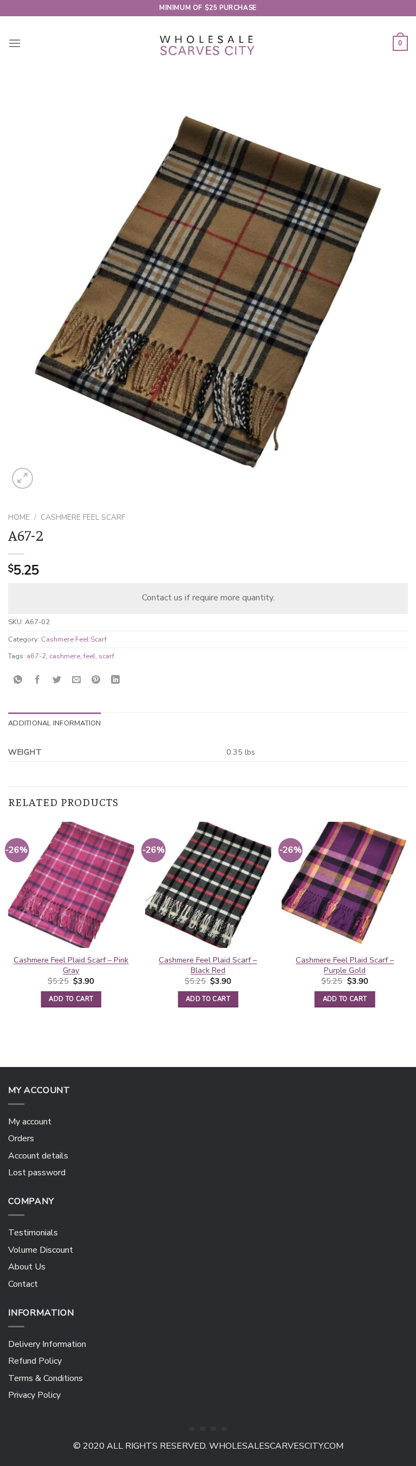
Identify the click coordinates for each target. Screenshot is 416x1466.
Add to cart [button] (71, 998)
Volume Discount (40, 1250)
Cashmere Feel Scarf (83, 517)
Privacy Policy (34, 1395)
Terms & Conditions (45, 1378)
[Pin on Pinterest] (96, 680)
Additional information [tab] (54, 723)
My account (29, 1122)
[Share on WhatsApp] (18, 680)
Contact (23, 1284)
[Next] (407, 924)
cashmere (64, 656)
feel (89, 656)
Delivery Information (47, 1344)
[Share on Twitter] (57, 680)
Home (19, 517)
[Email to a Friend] (77, 680)
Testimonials (33, 1233)
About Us (27, 1267)
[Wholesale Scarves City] (208, 43)
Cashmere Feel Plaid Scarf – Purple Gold (345, 965)
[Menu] (14, 43)
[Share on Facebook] (38, 680)
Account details (38, 1156)
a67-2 (36, 656)
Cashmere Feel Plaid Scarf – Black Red (208, 965)
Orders (21, 1138)
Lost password (37, 1173)
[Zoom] (22, 478)
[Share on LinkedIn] (116, 680)
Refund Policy (35, 1361)
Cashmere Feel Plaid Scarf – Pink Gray (71, 965)
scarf (106, 656)
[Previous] (9, 924)
